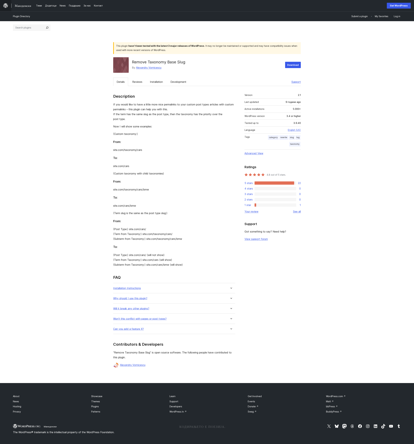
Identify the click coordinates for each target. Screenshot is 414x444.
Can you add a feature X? (128, 328)
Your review (251, 211)
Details (121, 81)
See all (297, 211)
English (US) (294, 130)
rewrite (283, 137)
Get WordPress (399, 5)
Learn (172, 396)
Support (296, 81)
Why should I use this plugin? (130, 298)
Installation (156, 81)
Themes (95, 401)
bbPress (332, 406)
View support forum (256, 239)
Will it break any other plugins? (131, 308)
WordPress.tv (178, 411)
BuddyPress (334, 411)
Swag (252, 411)
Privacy (17, 411)
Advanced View (254, 153)
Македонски (50, 426)
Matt (330, 401)
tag (298, 137)
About (16, 396)
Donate (253, 406)
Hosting (17, 406)
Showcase (96, 396)
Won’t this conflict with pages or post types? (140, 318)
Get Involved (255, 396)
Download (293, 65)
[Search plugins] (47, 27)
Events (251, 401)
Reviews (137, 81)
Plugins (95, 406)
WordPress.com (336, 396)
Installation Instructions (127, 288)
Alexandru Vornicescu (148, 67)
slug (292, 137)
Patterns (95, 411)
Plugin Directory (21, 16)
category (273, 137)
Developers (175, 406)
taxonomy (295, 144)
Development (178, 81)
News (16, 401)
